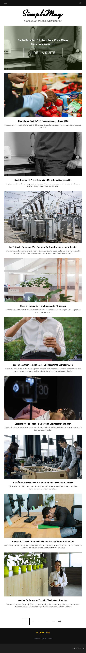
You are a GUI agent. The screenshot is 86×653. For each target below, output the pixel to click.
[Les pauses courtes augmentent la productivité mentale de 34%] (43, 339)
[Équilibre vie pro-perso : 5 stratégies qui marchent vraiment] (43, 398)
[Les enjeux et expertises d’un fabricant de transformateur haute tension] (43, 217)
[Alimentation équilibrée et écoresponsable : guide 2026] (43, 95)
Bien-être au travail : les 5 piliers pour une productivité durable (43, 482)
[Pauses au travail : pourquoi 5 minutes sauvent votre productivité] (43, 516)
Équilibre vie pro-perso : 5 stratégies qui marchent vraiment (43, 423)
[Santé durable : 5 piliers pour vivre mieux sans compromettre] (43, 154)
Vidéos (50, 639)
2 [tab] (75, 46)
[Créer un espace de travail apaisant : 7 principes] (43, 280)
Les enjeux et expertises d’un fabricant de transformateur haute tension (43, 247)
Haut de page (77, 648)
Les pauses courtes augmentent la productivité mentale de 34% (43, 365)
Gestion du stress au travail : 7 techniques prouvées (43, 600)
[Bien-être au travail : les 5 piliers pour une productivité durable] (43, 457)
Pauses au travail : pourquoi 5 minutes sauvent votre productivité (43, 541)
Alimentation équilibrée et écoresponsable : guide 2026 (43, 121)
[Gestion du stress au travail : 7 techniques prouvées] (43, 574)
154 (53, 621)
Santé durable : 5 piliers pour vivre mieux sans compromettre (43, 180)
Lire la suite (43, 53)
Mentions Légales (40, 639)
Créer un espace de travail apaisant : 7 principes (43, 306)
